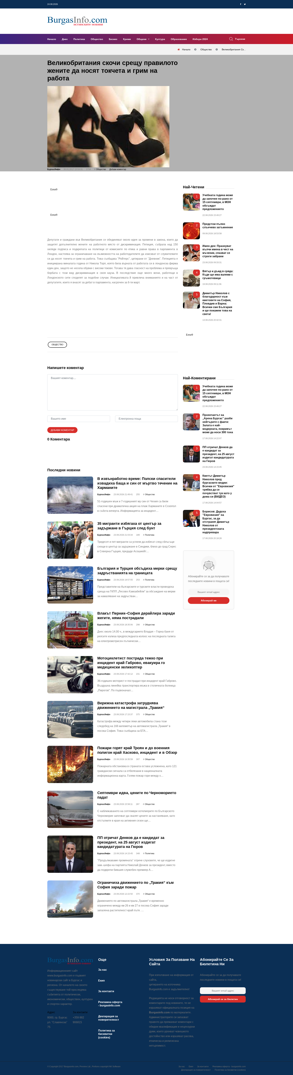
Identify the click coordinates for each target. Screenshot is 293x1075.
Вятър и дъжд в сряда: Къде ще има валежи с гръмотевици (217, 275)
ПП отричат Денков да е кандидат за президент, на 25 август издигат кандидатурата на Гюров (130, 842)
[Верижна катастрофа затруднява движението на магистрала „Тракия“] (70, 719)
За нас (102, 969)
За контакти (106, 991)
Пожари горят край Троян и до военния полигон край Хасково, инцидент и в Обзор (137, 750)
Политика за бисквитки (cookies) (106, 1034)
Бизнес (113, 39)
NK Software (115, 1066)
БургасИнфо (53, 169)
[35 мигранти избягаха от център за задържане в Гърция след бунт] (70, 540)
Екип (101, 980)
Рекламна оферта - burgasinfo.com (229, 1066)
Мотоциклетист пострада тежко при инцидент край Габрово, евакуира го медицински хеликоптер (131, 662)
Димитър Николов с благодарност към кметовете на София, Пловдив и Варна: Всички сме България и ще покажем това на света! (217, 303)
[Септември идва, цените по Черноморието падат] (70, 809)
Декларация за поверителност (196, 1070)
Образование (179, 39)
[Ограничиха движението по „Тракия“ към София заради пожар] (70, 899)
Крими (127, 39)
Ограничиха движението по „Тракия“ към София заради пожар (135, 884)
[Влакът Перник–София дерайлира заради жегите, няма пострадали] (70, 629)
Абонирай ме (209, 600)
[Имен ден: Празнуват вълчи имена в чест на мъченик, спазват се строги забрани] (191, 252)
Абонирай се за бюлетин (223, 999)
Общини (142, 39)
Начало (51, 39)
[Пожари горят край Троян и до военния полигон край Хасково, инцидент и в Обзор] (70, 764)
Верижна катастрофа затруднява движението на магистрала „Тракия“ (130, 705)
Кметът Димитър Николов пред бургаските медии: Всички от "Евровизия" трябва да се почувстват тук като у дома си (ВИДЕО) (218, 486)
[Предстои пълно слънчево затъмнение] (191, 230)
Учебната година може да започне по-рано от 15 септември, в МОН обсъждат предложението (217, 202)
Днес (65, 39)
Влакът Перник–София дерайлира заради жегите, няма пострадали (136, 615)
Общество (97, 39)
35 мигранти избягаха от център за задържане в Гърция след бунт (129, 525)
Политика (79, 39)
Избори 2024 (200, 39)
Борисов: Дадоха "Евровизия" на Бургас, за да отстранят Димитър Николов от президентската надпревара (215, 522)
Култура (160, 39)
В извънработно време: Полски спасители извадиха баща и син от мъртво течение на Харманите (137, 483)
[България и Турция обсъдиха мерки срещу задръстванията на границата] (70, 585)
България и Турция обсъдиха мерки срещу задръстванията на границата (137, 570)
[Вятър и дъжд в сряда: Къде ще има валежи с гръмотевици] (191, 278)
